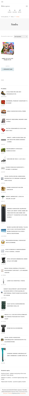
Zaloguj (15, 12)
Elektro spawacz (5, 6)
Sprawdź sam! (8, 69)
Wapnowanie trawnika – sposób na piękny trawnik (13, 381)
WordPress (23, 393)
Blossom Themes (7, 393)
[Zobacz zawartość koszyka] (19, 11)
